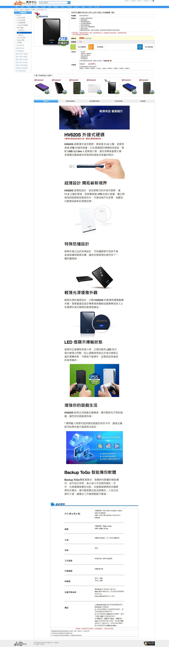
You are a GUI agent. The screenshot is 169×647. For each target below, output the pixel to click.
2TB (45, 9)
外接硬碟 (33, 9)
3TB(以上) (20, 35)
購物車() (146, 0)
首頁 (16, 7)
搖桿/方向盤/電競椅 (21, 65)
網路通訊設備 (19, 48)
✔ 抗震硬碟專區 (21, 22)
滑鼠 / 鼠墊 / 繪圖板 (21, 56)
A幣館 (49, 7)
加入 (152, 0)
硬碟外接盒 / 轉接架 (21, 54)
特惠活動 (69, 7)
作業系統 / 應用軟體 (21, 68)
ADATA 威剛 (40, 9)
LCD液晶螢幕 (19, 45)
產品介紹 (46, 101)
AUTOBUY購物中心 (25, 2)
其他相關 (142, 101)
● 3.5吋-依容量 (21, 20)
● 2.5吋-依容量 (21, 17)
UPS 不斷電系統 (20, 71)
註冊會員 (133, 0)
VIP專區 (90, 7)
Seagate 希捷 (20, 40)
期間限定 (56, 7)
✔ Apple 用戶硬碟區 (22, 25)
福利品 (62, 7)
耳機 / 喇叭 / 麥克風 (21, 62)
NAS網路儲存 (19, 51)
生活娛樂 (36, 7)
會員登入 (127, 0)
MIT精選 (43, 7)
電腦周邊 (27, 9)
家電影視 (29, 7)
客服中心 (139, 0)
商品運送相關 (118, 101)
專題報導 (76, 7)
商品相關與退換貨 (94, 101)
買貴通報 (88, 38)
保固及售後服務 (70, 101)
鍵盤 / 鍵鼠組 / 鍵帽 (21, 59)
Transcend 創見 (21, 37)
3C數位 (22, 7)
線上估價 (96, 7)
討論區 (83, 7)
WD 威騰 (19, 42)
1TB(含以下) (21, 30)
